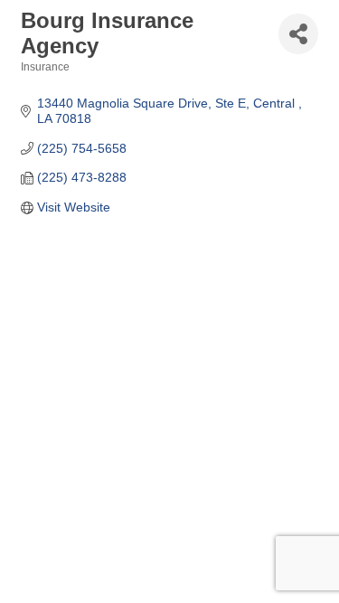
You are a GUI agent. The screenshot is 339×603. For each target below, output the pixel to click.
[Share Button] (298, 34)
